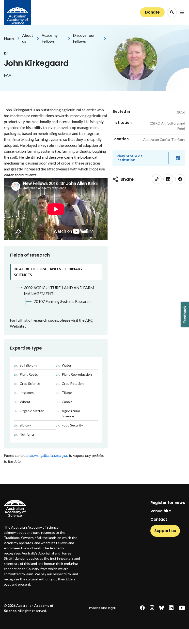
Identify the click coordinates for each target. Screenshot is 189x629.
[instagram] (152, 608)
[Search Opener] (172, 12)
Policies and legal (102, 608)
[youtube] (181, 608)
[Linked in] (178, 158)
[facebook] (180, 179)
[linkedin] (168, 179)
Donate (152, 12)
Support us (165, 531)
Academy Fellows (50, 38)
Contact (158, 519)
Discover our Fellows (84, 38)
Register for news (167, 502)
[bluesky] (161, 608)
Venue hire (160, 511)
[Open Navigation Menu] (182, 12)
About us (27, 38)
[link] (156, 179)
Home (9, 38)
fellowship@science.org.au (48, 455)
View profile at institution (129, 158)
